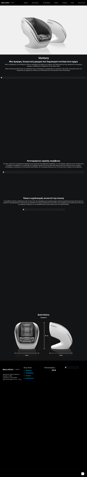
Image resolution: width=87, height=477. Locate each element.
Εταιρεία (28, 375)
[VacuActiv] (7, 2)
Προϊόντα (29, 370)
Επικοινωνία (30, 378)
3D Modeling (29, 373)
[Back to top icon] (82, 473)
